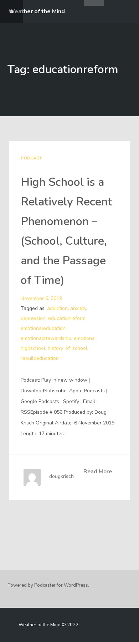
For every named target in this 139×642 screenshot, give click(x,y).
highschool (33, 348)
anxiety (78, 308)
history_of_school (67, 348)
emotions (84, 338)
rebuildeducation (40, 358)
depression (33, 318)
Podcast (31, 158)
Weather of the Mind (37, 11)
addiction (57, 308)
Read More (97, 471)
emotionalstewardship (46, 338)
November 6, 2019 (41, 298)
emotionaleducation (43, 328)
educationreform (67, 318)
